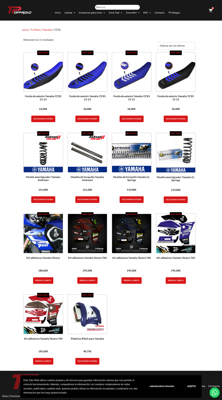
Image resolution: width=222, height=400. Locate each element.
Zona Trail (114, 12)
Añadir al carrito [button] (43, 280)
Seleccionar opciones (43, 119)
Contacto (159, 12)
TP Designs (174, 12)
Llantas (68, 12)
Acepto (191, 386)
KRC (145, 12)
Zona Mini (131, 12)
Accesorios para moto (90, 12)
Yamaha (47, 29)
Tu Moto (36, 29)
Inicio (58, 12)
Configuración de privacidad (162, 386)
